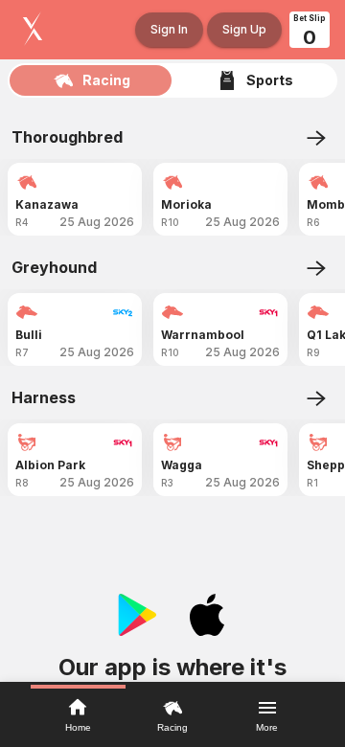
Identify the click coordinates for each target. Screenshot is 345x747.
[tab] (91, 80)
